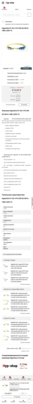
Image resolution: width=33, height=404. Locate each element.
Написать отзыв (25, 351)
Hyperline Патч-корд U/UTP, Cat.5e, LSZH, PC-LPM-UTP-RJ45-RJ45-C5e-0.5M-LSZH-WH (20, 279)
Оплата (10, 379)
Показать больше (25, 284)
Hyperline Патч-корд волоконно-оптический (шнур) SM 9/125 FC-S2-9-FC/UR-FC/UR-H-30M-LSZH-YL (20, 308)
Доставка (16, 379)
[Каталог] (3, 3)
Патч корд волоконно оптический (12, 254)
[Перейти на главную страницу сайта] (14, 3)
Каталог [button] (4, 379)
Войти (16, 9)
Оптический (8, 21)
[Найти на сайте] (29, 15)
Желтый (5, 248)
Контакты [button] (4, 9)
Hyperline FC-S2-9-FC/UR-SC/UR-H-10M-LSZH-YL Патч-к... (19, 389)
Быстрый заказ (10, 104)
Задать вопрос (32, 202)
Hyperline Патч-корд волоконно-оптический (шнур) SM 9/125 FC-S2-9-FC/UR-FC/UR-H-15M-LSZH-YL (20, 337)
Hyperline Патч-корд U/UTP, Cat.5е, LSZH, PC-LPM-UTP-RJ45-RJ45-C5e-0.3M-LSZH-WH (20, 273)
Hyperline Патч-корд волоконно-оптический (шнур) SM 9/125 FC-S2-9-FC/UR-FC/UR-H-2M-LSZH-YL (20, 331)
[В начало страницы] (29, 400)
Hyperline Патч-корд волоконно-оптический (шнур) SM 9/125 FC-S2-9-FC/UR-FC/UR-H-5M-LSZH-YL (20, 295)
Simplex (5, 239)
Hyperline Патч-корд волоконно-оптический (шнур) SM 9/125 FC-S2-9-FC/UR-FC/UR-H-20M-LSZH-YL (20, 302)
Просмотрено (22, 401)
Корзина (29, 9)
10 (4, 235)
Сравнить (4, 401)
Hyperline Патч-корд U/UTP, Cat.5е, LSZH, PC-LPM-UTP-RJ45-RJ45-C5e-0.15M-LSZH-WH (20, 266)
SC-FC (5, 244)
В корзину (24, 104)
